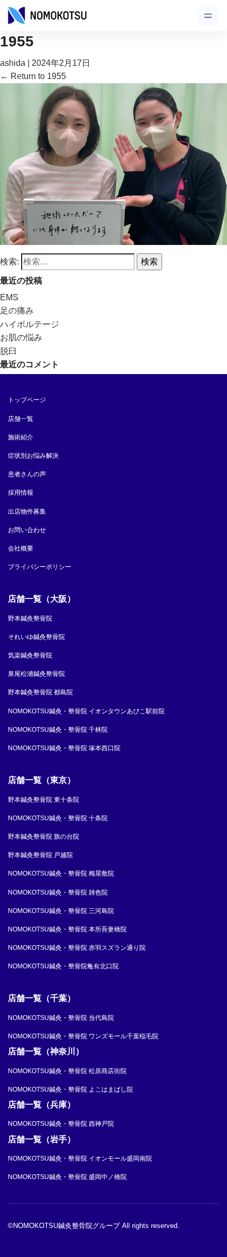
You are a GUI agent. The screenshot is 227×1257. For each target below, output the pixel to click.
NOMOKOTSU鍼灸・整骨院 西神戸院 (61, 1123)
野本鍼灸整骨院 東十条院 (43, 799)
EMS (9, 297)
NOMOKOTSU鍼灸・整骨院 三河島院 (61, 911)
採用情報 (20, 492)
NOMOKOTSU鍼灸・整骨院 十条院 (58, 818)
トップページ (27, 400)
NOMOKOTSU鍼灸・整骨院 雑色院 (58, 892)
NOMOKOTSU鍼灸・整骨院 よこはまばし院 (70, 1089)
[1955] (113, 163)
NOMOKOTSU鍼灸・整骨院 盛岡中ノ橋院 (67, 1177)
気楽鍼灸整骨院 (30, 655)
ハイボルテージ (29, 324)
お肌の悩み (21, 337)
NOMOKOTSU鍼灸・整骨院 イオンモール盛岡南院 (80, 1158)
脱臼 (8, 351)
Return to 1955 (33, 76)
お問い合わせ (27, 530)
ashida (12, 62)
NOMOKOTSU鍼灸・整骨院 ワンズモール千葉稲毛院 (83, 1036)
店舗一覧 (20, 419)
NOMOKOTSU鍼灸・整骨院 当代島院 (61, 1018)
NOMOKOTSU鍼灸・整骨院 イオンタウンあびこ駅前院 (86, 711)
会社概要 (20, 548)
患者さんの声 (27, 474)
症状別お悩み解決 (33, 455)
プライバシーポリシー (39, 567)
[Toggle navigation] (207, 15)
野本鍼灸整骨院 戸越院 (40, 855)
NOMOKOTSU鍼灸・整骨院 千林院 (58, 729)
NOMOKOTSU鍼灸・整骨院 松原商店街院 (67, 1071)
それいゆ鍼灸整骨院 (36, 637)
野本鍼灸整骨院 (30, 618)
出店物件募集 (27, 511)
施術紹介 (20, 437)
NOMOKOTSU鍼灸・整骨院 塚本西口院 (64, 748)
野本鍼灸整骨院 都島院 (40, 692)
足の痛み (17, 310)
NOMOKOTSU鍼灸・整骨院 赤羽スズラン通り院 (77, 947)
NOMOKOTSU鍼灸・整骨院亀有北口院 (63, 966)
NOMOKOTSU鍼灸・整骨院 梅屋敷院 (61, 873)
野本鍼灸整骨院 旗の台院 (43, 836)
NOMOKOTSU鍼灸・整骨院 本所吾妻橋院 (67, 929)
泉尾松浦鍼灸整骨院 (36, 673)
